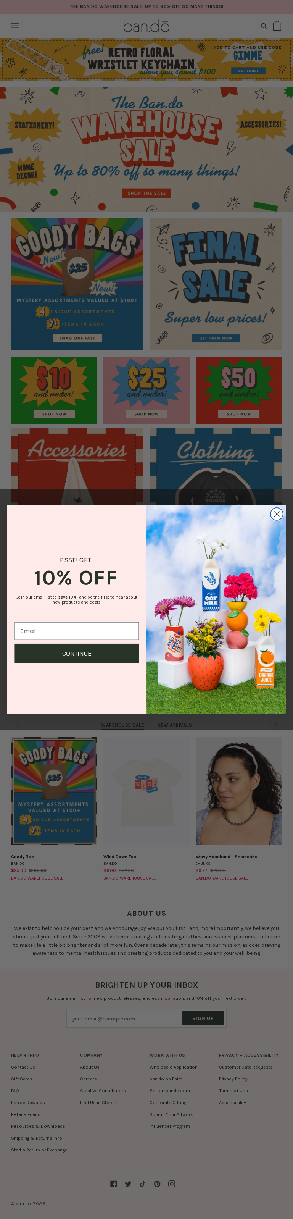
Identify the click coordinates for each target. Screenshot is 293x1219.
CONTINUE (77, 653)
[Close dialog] (276, 514)
